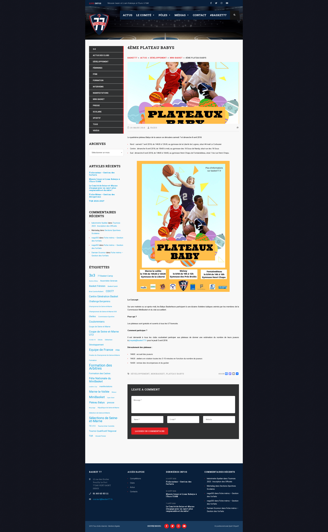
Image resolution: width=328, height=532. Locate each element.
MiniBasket (158, 373)
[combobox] (106, 152)
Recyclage (92, 408)
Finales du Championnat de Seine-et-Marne (104, 355)
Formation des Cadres (99, 373)
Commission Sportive (106, 317)
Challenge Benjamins (99, 301)
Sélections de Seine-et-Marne (103, 419)
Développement (140, 373)
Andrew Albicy (93, 281)
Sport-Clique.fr (234, 526)
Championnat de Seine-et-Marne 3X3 (103, 312)
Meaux (114, 392)
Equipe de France (101, 349)
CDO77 (110, 291)
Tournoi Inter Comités (106, 426)
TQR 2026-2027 (96, 201)
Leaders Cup (93, 386)
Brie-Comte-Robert (96, 291)
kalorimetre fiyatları (100, 223)
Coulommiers (97, 321)
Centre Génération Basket (103, 296)
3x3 (92, 275)
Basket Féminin (97, 286)
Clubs (132, 483)
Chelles (92, 316)
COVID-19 (92, 340)
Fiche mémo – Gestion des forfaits (102, 173)
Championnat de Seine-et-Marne (100, 306)
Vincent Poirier (100, 436)
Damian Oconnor (99, 252)
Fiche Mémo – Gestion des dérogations (102, 195)
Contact (199, 15)
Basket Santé (112, 286)
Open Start (110, 397)
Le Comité (143, 15)
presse (110, 402)
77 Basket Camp (105, 276)
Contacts (133, 492)
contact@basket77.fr (103, 499)
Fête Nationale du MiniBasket (100, 380)
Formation (93, 360)
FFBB (118, 350)
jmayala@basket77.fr (138, 340)
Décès (100, 340)
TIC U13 (92, 426)
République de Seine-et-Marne (108, 408)
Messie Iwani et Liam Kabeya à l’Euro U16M (104, 180)
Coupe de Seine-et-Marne (99, 327)
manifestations (105, 386)
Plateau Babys (175, 373)
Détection (108, 340)
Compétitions (135, 479)
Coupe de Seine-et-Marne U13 (104, 333)
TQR (91, 436)
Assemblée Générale (108, 281)
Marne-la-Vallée (99, 391)
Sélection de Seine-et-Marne (99, 413)
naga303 (95, 238)
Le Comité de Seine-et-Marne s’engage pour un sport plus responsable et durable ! (103, 188)
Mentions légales (114, 526)
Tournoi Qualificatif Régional (102, 431)
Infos (98, 3)
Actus (127, 15)
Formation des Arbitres (100, 367)
